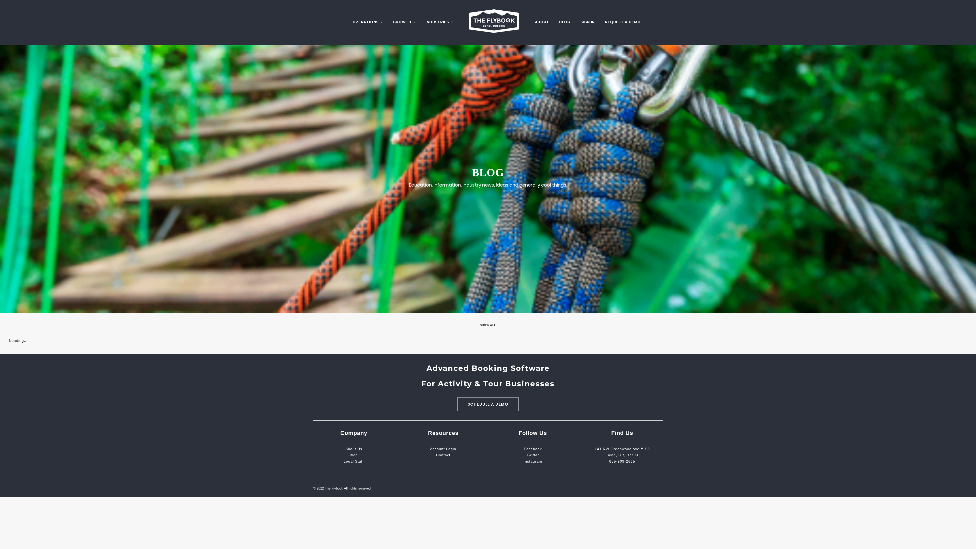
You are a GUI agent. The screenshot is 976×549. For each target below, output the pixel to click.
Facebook (533, 449)
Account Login (443, 449)
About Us (353, 449)
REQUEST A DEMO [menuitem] (622, 22)
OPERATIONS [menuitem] (366, 22)
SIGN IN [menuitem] (588, 22)
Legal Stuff (354, 461)
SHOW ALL (488, 325)
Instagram (533, 461)
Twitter (533, 455)
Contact (443, 455)
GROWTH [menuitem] (402, 22)
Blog (354, 455)
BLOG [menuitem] (564, 22)
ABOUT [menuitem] (542, 22)
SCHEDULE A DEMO (488, 404)
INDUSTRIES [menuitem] (437, 22)
